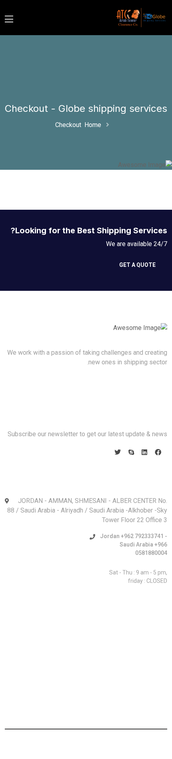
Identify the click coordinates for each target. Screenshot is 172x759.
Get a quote (137, 265)
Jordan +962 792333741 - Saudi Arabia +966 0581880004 (133, 544)
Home (91, 125)
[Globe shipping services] (141, 17)
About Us (147, 388)
